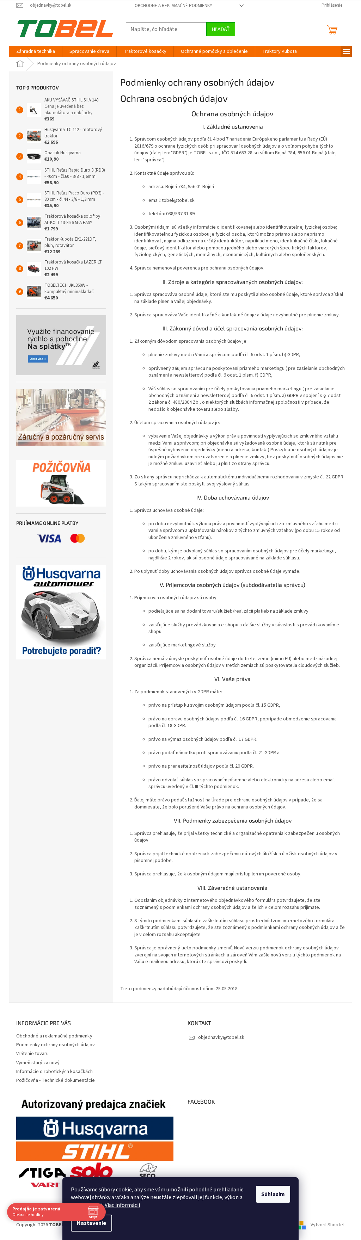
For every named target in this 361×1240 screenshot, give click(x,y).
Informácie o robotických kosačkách (54, 1071)
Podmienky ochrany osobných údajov (55, 1044)
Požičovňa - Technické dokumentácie (55, 1080)
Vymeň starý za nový (38, 1062)
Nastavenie (91, 1223)
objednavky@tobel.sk (221, 1037)
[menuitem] (35, 51)
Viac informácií (122, 1205)
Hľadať (221, 29)
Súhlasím (273, 1194)
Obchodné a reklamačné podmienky (173, 5)
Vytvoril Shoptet (328, 1224)
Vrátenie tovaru (32, 1053)
